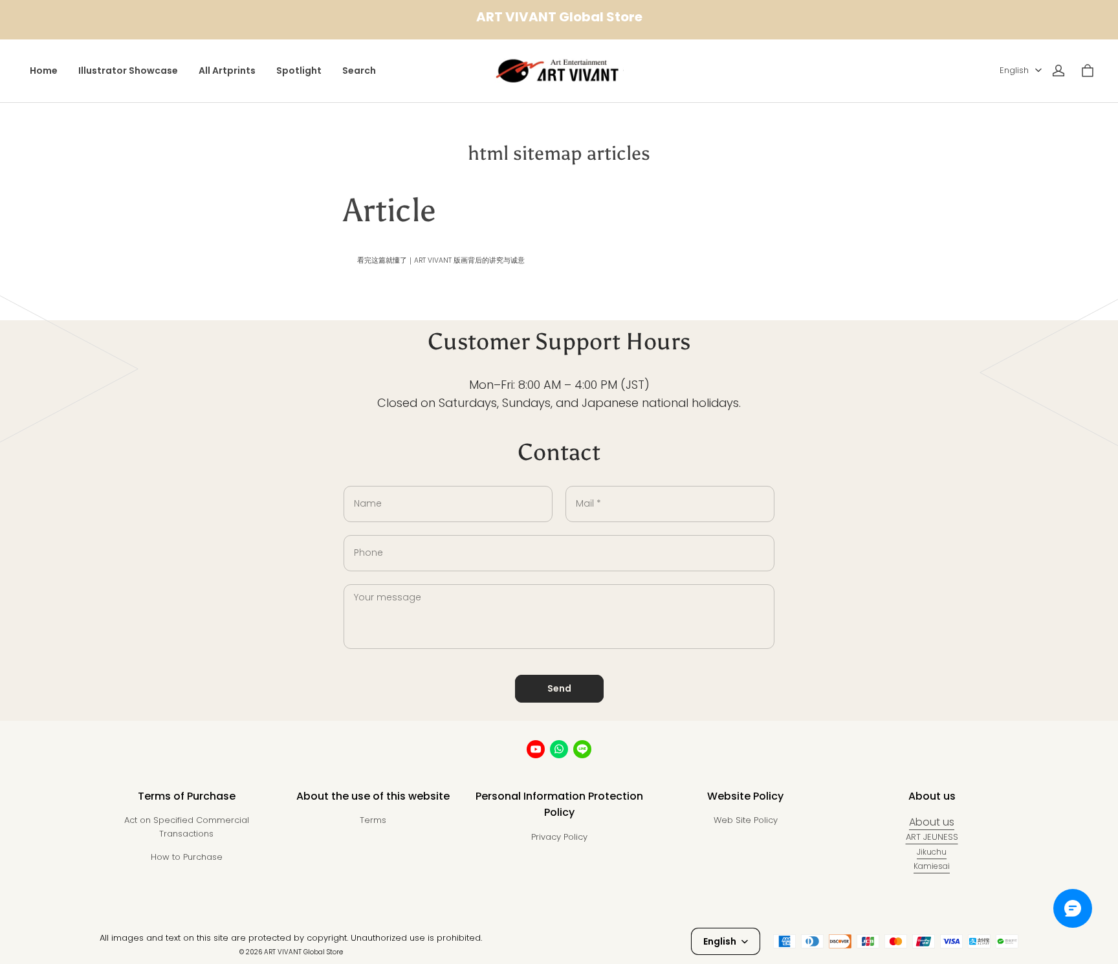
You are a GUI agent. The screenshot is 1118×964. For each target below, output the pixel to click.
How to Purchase (187, 857)
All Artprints (227, 70)
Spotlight (299, 70)
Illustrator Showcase (128, 70)
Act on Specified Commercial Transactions (186, 827)
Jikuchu (932, 851)
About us (931, 822)
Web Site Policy (746, 820)
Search (359, 70)
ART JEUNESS (932, 837)
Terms (373, 820)
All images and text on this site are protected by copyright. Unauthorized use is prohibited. (291, 938)
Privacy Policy (559, 837)
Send (559, 688)
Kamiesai (932, 865)
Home (44, 70)
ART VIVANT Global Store (303, 952)
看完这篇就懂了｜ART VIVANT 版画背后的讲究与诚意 (441, 260)
